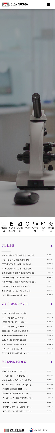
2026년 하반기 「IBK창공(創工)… (15, 376)
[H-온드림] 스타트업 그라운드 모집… (16, 411)
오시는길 (51, 229)
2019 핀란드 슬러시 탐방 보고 (14, 340)
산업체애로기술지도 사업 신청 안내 (16, 291)
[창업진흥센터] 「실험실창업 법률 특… (17, 277)
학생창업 (4, 229)
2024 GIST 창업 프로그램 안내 (14, 313)
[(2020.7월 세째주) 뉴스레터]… (14, 322)
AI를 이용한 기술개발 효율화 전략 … (16, 260)
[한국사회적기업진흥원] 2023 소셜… (16, 393)
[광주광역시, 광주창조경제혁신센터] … (17, 398)
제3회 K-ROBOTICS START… (14, 371)
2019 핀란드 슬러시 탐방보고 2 (14, 335)
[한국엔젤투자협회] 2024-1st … (14, 389)
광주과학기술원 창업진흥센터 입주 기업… (19, 255)
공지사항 (8, 245)
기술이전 (43, 229)
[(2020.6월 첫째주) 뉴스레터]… (14, 327)
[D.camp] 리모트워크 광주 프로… (15, 402)
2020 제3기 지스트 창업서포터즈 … (16, 331)
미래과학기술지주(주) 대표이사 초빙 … (17, 380)
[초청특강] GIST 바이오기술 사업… (16, 286)
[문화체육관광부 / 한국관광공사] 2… (16, 407)
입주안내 (35, 229)
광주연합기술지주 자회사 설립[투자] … (17, 385)
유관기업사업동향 (14, 361)
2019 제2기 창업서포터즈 (12, 349)
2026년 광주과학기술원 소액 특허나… (17, 264)
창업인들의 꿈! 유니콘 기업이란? (15, 353)
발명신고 (20, 229)
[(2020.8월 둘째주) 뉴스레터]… (14, 318)
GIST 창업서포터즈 (15, 303)
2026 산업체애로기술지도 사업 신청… (17, 269)
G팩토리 (27, 228)
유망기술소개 (12, 229)
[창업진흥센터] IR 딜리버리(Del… (15, 295)
